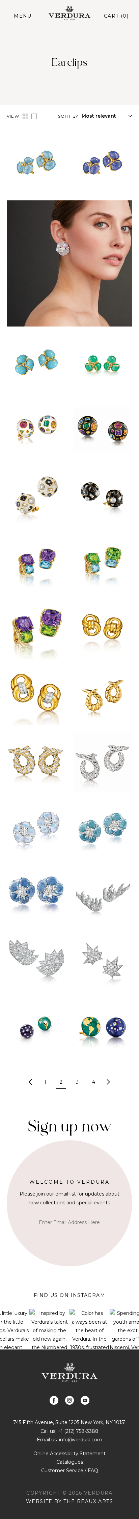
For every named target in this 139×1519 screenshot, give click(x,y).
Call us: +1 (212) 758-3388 (69, 1431)
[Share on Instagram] (69, 1400)
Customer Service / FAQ (69, 1470)
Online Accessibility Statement (69, 1454)
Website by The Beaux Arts (69, 1501)
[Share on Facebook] (54, 1400)
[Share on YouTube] (85, 1400)
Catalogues (69, 1462)
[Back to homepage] (69, 1372)
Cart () (116, 16)
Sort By (68, 116)
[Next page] (108, 1082)
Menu (23, 16)
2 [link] (61, 1082)
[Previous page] (30, 1082)
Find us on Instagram (69, 1295)
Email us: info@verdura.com (69, 1440)
